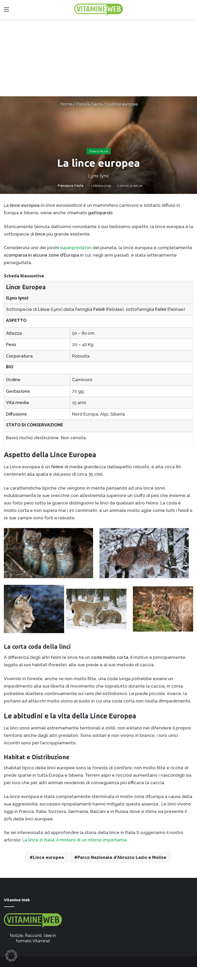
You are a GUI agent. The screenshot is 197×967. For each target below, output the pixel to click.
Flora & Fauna (89, 104)
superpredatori (76, 247)
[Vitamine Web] (98, 10)
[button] (11, 955)
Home (65, 104)
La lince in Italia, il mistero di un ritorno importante (74, 839)
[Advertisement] (98, 58)
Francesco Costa (70, 185)
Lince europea (48, 857)
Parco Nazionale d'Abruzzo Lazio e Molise (121, 857)
